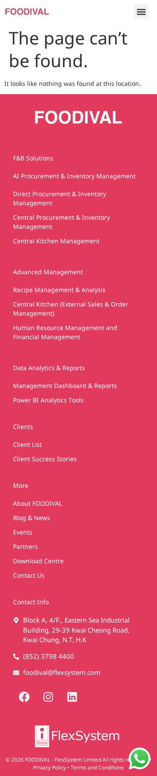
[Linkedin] (72, 697)
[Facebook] (24, 697)
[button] (141, 11)
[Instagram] (48, 697)
